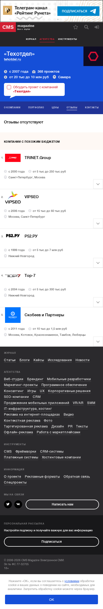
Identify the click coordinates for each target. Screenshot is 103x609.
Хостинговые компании (61, 457)
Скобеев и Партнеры (44, 315)
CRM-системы (52, 451)
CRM (37, 397)
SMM (91, 403)
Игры (31, 391)
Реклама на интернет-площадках (32, 414)
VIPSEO (32, 197)
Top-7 (30, 275)
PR (70, 426)
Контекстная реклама (22, 420)
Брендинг (35, 379)
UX (42, 391)
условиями (71, 581)
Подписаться (51, 541)
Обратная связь (77, 476)
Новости (83, 360)
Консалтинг (14, 391)
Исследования (60, 360)
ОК (51, 600)
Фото (48, 420)
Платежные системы (21, 457)
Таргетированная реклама (26, 426)
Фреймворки (26, 451)
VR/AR (78, 403)
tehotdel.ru (12, 59)
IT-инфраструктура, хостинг (28, 409)
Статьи (10, 360)
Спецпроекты (15, 482)
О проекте (12, 476)
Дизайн (58, 426)
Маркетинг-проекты (21, 385)
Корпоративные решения (69, 391)
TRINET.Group (38, 158)
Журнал (31, 39)
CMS (8, 451)
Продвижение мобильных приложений (36, 403)
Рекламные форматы (42, 476)
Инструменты (67, 39)
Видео (69, 414)
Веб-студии (14, 379)
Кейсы (39, 360)
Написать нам (62, 504)
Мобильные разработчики (69, 379)
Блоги (25, 360)
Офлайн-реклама (18, 432)
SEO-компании (16, 397)
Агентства (47, 39)
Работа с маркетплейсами (59, 432)
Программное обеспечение (64, 385)
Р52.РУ (31, 236)
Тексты (82, 426)
